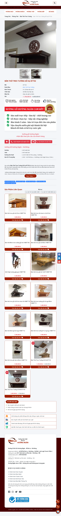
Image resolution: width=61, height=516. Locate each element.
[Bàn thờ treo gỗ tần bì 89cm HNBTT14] (17, 350)
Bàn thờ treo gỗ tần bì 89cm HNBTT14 (16, 360)
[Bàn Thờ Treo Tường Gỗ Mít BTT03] (17, 379)
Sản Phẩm (26, 7)
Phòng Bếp (40, 11)
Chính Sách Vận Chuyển (16, 472)
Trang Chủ (10, 7)
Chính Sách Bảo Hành (15, 474)
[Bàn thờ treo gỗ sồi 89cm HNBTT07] (43, 232)
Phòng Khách (20, 11)
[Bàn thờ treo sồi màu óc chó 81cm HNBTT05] (43, 203)
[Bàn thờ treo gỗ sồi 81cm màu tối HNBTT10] (17, 291)
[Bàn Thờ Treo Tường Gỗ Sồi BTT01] (43, 350)
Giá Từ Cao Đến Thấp (33, 192)
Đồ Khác (51, 11)
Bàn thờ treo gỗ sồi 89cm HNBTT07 (41, 242)
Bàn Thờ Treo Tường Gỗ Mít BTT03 (15, 389)
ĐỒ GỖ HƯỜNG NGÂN (27, 509)
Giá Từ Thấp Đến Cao (49, 192)
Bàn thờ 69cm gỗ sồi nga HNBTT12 (15, 331)
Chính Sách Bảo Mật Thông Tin (18, 481)
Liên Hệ (39, 7)
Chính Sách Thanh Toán (16, 476)
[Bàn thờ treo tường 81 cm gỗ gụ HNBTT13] (43, 320)
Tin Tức (32, 7)
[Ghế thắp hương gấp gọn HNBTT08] (17, 261)
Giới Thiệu (18, 7)
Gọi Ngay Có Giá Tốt (21, 142)
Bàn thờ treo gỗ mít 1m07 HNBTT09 (41, 272)
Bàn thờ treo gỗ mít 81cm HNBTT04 (15, 213)
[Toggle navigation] (6, 3)
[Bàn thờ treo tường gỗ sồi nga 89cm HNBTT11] (43, 291)
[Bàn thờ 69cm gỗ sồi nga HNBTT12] (17, 320)
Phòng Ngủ (9, 11)
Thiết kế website (38, 509)
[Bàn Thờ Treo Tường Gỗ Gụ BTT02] (30, 3)
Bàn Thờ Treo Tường (26, 16)
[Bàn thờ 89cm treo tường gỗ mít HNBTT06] (17, 232)
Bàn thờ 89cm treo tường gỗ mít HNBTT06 (17, 242)
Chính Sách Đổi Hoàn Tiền (16, 479)
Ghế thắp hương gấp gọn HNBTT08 (15, 272)
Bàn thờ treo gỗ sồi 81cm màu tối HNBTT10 (17, 301)
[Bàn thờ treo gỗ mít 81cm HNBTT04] (17, 203)
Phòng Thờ (30, 11)
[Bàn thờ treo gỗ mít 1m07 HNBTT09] (43, 261)
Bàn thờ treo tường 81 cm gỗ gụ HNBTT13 (43, 331)
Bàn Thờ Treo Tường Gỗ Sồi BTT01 (41, 360)
